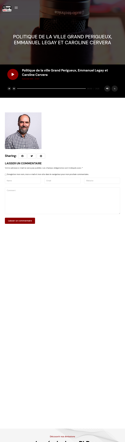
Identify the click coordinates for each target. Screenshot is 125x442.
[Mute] (107, 89)
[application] (67, 88)
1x (114, 88)
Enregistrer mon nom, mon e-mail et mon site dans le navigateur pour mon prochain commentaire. (48, 174)
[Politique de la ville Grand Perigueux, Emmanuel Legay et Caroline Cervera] (41, 156)
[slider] (51, 88)
